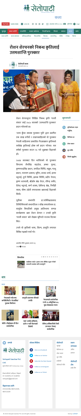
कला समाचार (15, 36)
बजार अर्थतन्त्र (34, 31)
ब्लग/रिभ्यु (53, 36)
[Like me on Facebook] (14, 68)
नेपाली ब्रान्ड (46, 31)
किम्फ (74, 36)
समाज (63, 31)
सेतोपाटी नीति (61, 364)
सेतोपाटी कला (23, 63)
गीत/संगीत (37, 36)
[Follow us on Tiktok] (43, 24)
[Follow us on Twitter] (36, 24)
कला (70, 31)
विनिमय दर (60, 349)
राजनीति (23, 31)
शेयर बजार (60, 353)
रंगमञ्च (67, 36)
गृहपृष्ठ (58, 346)
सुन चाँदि (59, 357)
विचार (56, 31)
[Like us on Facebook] (33, 24)
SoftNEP (75, 414)
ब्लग (77, 31)
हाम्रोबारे (59, 361)
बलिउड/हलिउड (26, 36)
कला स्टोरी (4, 36)
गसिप (61, 36)
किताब (45, 36)
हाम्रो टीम (73, 368)
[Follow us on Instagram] (39, 24)
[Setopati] (13, 350)
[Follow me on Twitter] (16, 66)
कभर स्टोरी (13, 31)
